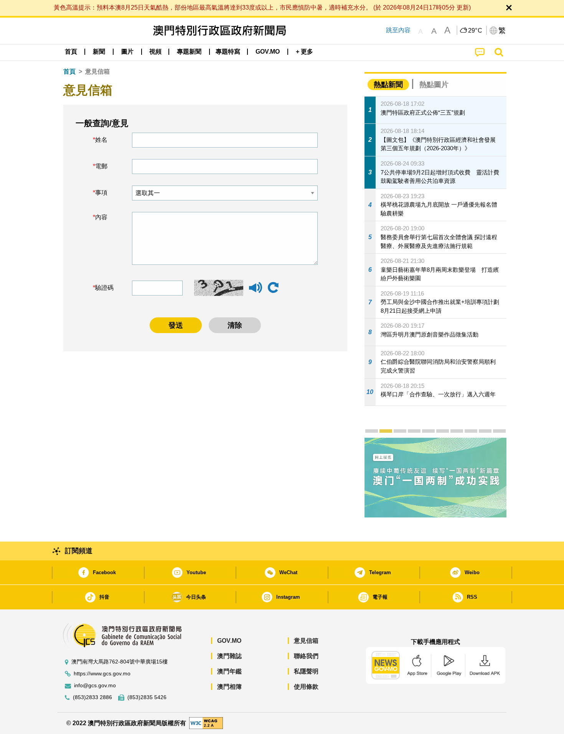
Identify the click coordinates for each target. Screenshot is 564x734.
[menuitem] (99, 51)
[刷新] (273, 287)
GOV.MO (229, 640)
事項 (101, 192)
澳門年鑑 (229, 671)
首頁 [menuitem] (71, 51)
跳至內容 (398, 30)
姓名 (101, 139)
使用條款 (306, 686)
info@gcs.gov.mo (95, 685)
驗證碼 (104, 287)
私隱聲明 (306, 671)
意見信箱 (306, 640)
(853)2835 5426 (147, 697)
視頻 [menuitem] (155, 51)
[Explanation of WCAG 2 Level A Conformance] (206, 722)
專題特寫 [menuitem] (228, 51)
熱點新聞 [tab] (388, 84)
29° (475, 31)
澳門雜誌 (229, 656)
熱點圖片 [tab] (434, 84)
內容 (101, 217)
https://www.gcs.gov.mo (102, 674)
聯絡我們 (306, 656)
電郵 (101, 166)
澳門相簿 (229, 686)
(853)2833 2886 (92, 697)
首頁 (69, 71)
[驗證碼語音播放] (255, 291)
